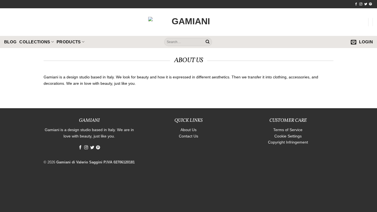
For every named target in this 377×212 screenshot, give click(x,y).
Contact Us (188, 136)
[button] (353, 42)
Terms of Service (287, 130)
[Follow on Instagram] (360, 4)
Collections (34, 41)
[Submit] (207, 42)
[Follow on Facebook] (356, 4)
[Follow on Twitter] (365, 4)
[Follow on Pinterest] (370, 4)
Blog (10, 41)
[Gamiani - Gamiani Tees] (188, 22)
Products (69, 41)
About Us (188, 130)
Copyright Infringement (288, 142)
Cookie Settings (288, 136)
